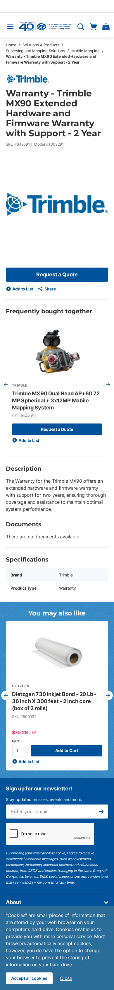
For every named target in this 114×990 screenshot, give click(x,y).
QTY (15, 741)
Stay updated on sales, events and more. (44, 799)
